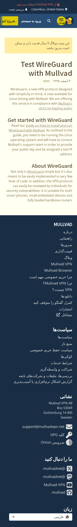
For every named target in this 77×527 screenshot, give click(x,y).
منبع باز (67, 343)
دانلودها (66, 296)
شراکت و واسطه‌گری (56, 369)
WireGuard (35, 171)
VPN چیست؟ (62, 289)
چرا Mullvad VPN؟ (57, 283)
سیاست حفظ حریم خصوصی (51, 349)
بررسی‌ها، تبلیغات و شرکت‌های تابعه (45, 375)
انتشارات (65, 309)
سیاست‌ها (65, 337)
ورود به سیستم (31, 21)
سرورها (66, 244)
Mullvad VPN (61, 264)
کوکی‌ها (66, 356)
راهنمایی (66, 238)
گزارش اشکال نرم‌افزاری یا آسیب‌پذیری (43, 381)
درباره (67, 231)
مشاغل (67, 314)
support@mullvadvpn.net (43, 426)
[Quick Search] (49, 20)
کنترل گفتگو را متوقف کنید (52, 302)
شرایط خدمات (61, 362)
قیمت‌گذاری (63, 251)
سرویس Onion (52, 442)
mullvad (58, 492)
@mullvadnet (54, 468)
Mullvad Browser (58, 270)
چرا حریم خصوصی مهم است (50, 276)
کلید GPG (57, 434)
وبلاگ (68, 257)
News (46, 81)
